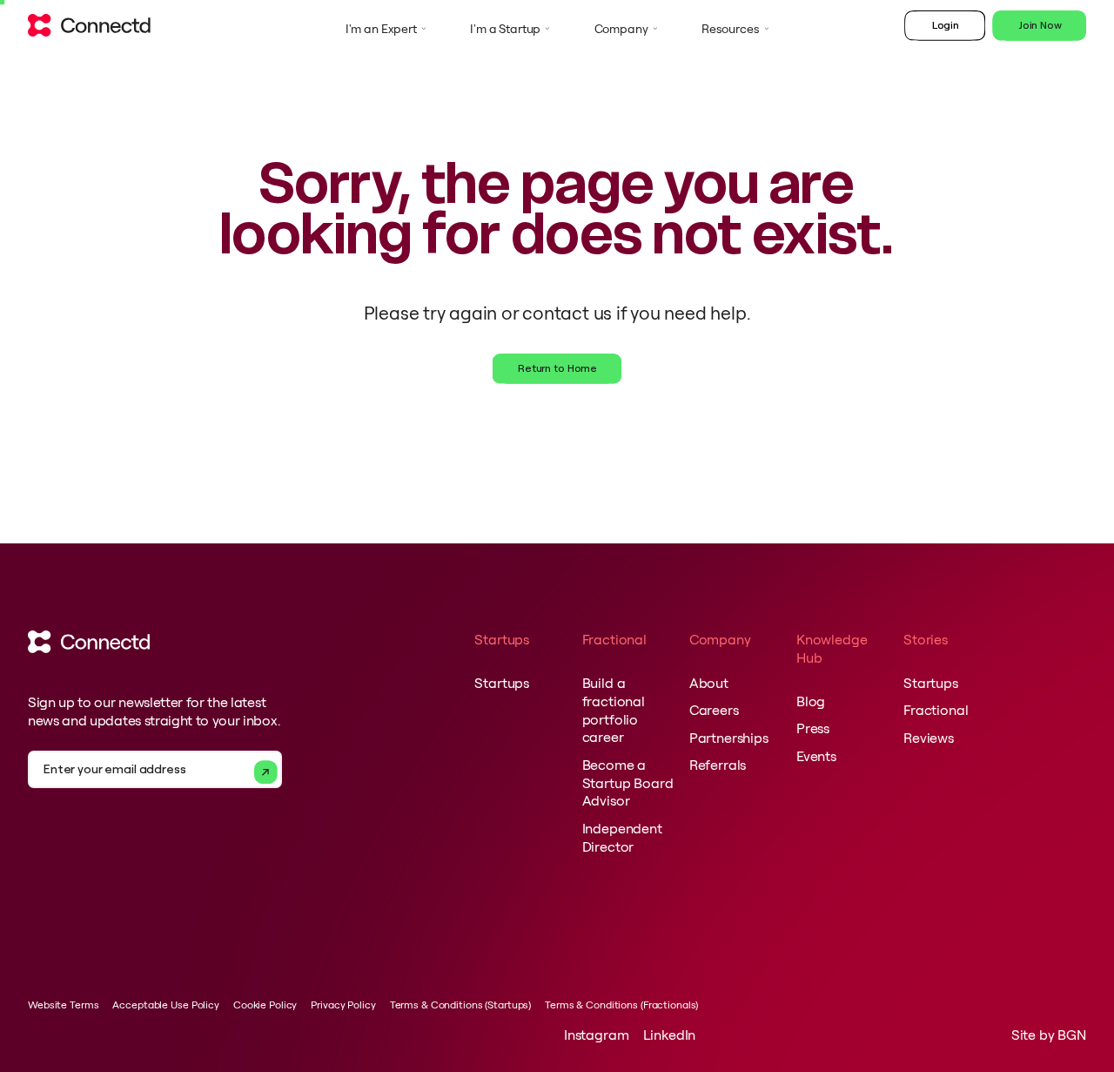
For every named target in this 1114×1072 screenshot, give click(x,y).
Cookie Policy (265, 1004)
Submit (266, 772)
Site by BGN (1048, 1034)
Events (816, 756)
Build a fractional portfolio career (613, 709)
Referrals (718, 764)
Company (621, 29)
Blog (810, 701)
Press (812, 728)
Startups (501, 682)
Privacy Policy (343, 1004)
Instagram (596, 1034)
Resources (730, 29)
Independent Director (622, 837)
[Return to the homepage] (89, 29)
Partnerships (728, 737)
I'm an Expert (381, 29)
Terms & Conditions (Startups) (461, 1004)
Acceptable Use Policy (165, 1004)
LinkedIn (669, 1034)
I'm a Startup (505, 29)
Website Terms (63, 1004)
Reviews (928, 737)
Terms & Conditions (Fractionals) (621, 1004)
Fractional (935, 709)
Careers (714, 709)
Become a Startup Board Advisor (628, 783)
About (708, 682)
